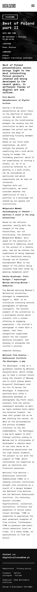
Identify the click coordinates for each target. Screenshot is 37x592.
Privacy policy (24, 568)
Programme (10, 17)
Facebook (7, 573)
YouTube (18, 575)
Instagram (7, 575)
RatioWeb (28, 587)
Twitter (17, 573)
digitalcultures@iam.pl (16, 557)
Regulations (8, 568)
